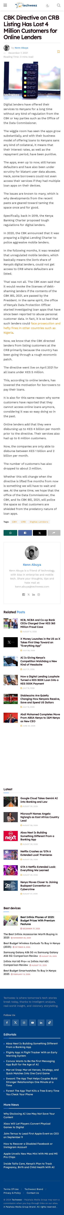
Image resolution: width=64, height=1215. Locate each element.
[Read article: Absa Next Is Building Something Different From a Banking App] (11, 836)
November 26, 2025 (22, 938)
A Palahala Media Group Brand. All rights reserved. (30, 1207)
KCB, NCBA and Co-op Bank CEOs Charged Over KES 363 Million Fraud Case (37, 623)
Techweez (17, 1199)
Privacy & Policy (12, 1193)
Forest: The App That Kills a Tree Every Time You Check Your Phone (32, 1092)
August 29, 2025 (49, 956)
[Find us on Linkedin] (41, 1022)
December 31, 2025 (31, 929)
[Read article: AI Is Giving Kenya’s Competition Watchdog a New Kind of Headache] (11, 661)
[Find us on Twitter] (15, 1022)
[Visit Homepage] (26, 5)
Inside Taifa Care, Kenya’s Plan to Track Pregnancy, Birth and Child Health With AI (29, 1165)
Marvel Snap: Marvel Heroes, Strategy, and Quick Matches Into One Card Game (32, 1071)
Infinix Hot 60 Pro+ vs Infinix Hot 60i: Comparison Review (26, 963)
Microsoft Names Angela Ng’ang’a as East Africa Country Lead (39, 817)
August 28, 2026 (30, 806)
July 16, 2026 (28, 688)
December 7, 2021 (18, 53)
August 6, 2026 (29, 632)
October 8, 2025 (22, 947)
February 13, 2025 (21, 974)
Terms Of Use (11, 1189)
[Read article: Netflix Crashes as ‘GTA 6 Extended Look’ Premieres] (11, 855)
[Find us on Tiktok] (49, 1022)
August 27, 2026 (30, 894)
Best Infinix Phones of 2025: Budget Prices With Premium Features (37, 921)
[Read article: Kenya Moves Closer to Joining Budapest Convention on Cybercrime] (11, 886)
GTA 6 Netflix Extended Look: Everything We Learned (38, 868)
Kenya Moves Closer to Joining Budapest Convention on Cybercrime (39, 886)
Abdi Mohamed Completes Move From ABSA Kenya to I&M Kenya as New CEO (40, 718)
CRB (23, 522)
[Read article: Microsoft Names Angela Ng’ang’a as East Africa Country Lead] (11, 817)
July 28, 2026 (28, 650)
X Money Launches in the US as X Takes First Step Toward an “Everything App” (40, 642)
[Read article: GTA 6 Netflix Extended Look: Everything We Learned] (11, 870)
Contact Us (33, 1193)
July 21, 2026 (28, 669)
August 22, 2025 (39, 965)
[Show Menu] (5, 5)
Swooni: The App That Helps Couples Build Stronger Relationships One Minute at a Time (31, 1082)
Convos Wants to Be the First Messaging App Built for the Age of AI (30, 1062)
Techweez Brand (34, 1189)
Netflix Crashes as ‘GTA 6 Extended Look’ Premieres (36, 853)
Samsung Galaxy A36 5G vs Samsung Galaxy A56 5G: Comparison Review (31, 954)
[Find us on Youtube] (32, 1022)
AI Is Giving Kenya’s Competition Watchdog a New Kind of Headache (38, 661)
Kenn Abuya (21, 47)
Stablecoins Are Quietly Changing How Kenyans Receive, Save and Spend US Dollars (40, 699)
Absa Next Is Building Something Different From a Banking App (37, 836)
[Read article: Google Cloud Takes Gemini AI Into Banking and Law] (11, 802)
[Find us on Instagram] (24, 1022)
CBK (14, 522)
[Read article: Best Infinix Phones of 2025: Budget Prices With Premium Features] (11, 921)
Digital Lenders (39, 522)
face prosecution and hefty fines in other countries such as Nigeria (32, 328)
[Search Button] (58, 5)
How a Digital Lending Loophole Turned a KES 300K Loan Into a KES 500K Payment (39, 680)
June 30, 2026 (28, 726)
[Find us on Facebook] (7, 1022)
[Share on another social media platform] (53, 533)
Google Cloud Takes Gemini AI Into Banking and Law (39, 800)
